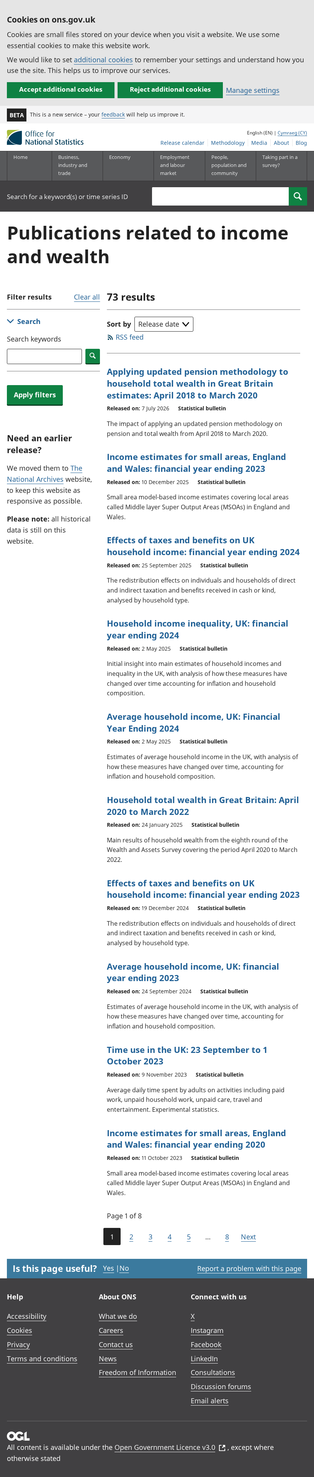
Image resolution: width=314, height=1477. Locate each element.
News (108, 1358)
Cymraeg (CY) (292, 133)
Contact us (116, 1344)
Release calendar (182, 142)
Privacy (18, 1344)
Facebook (206, 1344)
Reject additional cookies (170, 89)
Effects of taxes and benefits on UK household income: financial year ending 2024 (203, 545)
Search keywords (34, 338)
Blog (301, 142)
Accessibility (26, 1316)
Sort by (119, 324)
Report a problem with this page (249, 1268)
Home (20, 157)
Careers (111, 1330)
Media (259, 142)
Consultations (213, 1372)
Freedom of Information (137, 1372)
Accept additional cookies (60, 89)
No (124, 1268)
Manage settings (253, 90)
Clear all (87, 296)
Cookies (19, 1330)
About (281, 142)
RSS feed (130, 337)
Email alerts (210, 1400)
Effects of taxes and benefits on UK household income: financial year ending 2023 (203, 888)
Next (248, 1236)
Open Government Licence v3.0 (164, 1447)
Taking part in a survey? (280, 161)
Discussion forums (221, 1386)
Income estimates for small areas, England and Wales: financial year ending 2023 (196, 462)
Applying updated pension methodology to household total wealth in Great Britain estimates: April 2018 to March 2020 (197, 383)
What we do (118, 1316)
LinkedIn (204, 1358)
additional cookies (103, 59)
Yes (108, 1268)
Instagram (207, 1330)
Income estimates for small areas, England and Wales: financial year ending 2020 (196, 1138)
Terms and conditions (42, 1358)
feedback (113, 114)
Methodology (228, 142)
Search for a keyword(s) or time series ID (67, 196)
